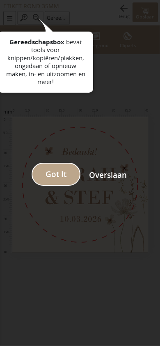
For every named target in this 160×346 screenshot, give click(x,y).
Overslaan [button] (108, 175)
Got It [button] (56, 174)
